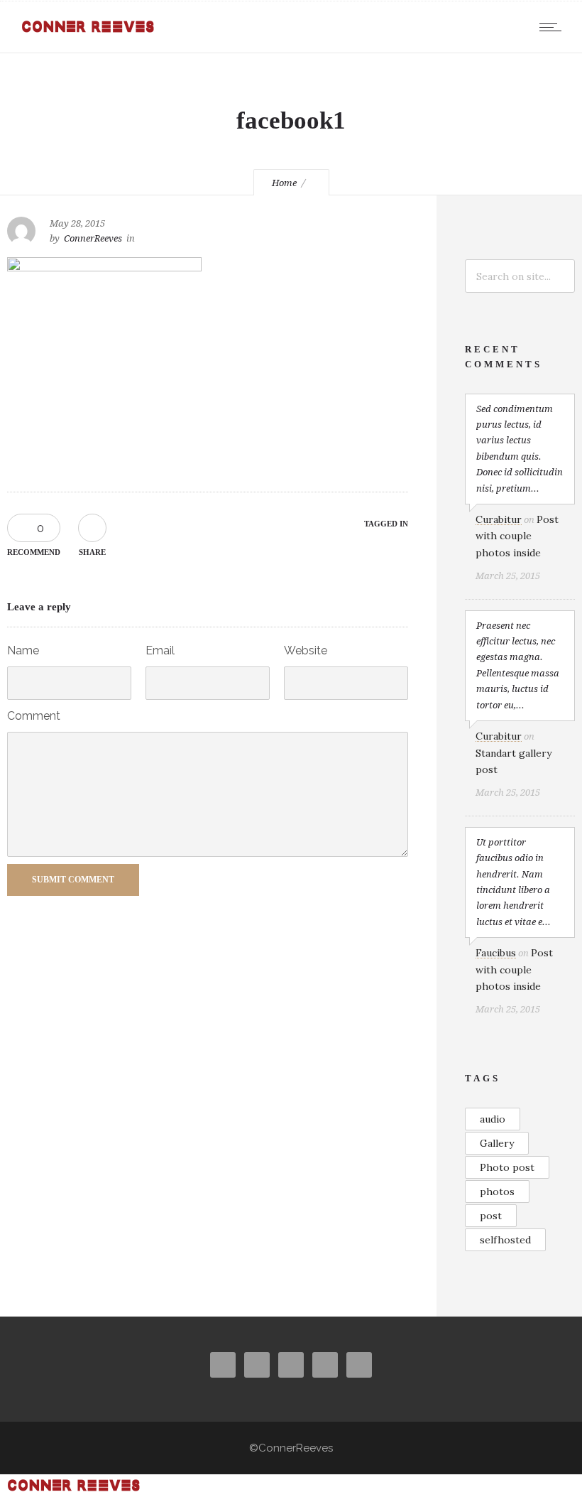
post (491, 1215)
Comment (33, 716)
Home (284, 183)
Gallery (497, 1143)
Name (23, 650)
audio (492, 1119)
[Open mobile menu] (553, 27)
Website (305, 650)
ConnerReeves (93, 238)
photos (497, 1191)
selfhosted (505, 1239)
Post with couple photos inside (517, 536)
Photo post (507, 1167)
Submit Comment (73, 880)
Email (160, 650)
